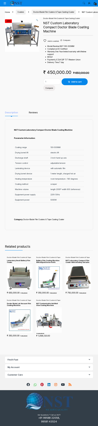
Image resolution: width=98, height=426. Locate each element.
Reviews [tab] (33, 112)
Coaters (20, 12)
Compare (66, 40)
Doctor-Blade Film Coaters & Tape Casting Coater (53, 12)
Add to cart (76, 82)
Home (7, 12)
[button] (37, 20)
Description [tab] (11, 112)
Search (84, 3)
